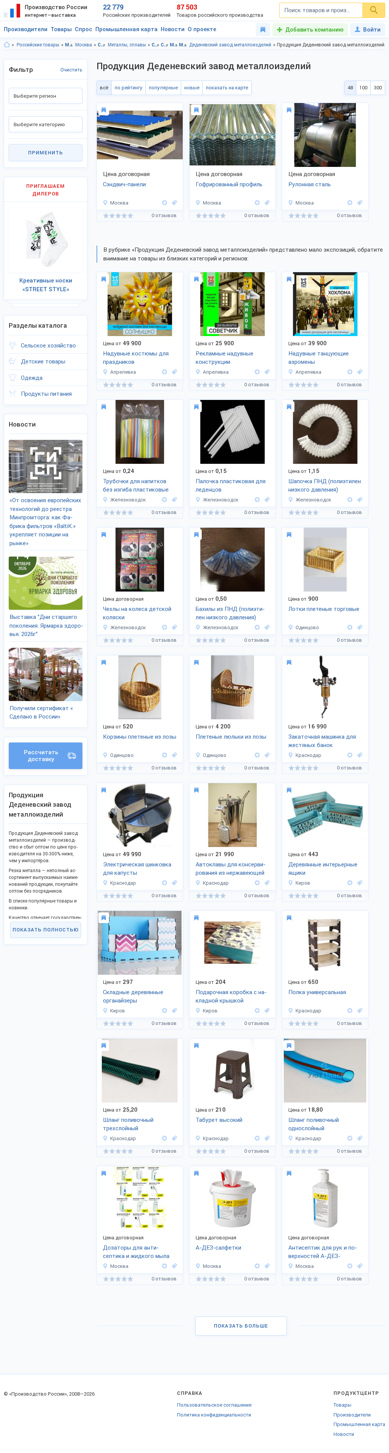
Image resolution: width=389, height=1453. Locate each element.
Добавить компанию (314, 29)
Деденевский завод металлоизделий (230, 45)
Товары (61, 29)
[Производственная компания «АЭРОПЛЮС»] (164, 372)
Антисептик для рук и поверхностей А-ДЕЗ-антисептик (322, 1252)
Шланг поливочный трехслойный (128, 1124)
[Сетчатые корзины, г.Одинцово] (358, 627)
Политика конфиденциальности (214, 1415)
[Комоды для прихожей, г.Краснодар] (358, 1011)
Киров (303, 883)
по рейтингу (128, 87)
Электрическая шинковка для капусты (137, 869)
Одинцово (307, 627)
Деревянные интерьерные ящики (322, 869)
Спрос (83, 29)
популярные (163, 87)
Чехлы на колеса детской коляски (137, 613)
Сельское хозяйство (48, 345)
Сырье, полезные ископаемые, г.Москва (165, 45)
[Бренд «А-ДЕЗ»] (164, 1266)
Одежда (32, 377)
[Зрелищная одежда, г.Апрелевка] (173, 372)
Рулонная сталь (309, 184)
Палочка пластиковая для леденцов (231, 485)
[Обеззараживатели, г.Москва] (173, 1266)
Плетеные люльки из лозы (231, 736)
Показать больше (241, 1326)
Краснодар (308, 755)
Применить (45, 152)
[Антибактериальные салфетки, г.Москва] (266, 1266)
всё (104, 87)
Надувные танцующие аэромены (318, 358)
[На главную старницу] (7, 45)
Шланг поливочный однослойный (313, 1124)
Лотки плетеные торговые (323, 609)
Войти (372, 29)
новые (191, 87)
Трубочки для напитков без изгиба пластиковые (136, 485)
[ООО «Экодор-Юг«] (350, 755)
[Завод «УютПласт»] (350, 1011)
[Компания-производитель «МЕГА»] (164, 500)
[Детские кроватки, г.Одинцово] (266, 755)
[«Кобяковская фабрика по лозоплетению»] (350, 627)
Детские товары (43, 361)
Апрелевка (123, 372)
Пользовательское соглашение (214, 1405)
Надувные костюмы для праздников (136, 358)
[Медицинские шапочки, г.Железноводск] (358, 500)
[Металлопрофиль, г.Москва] (266, 203)
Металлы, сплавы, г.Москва (183, 45)
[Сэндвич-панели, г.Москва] (173, 203)
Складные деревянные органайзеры (133, 996)
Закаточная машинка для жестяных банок (322, 741)
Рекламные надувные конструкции (224, 358)
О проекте (202, 29)
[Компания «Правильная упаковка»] (350, 883)
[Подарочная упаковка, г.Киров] (266, 1011)
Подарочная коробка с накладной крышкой (231, 996)
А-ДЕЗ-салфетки (218, 1247)
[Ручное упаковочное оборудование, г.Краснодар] (358, 755)
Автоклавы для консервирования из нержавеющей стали (231, 869)
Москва (83, 45)
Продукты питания (46, 393)
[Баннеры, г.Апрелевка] (266, 372)
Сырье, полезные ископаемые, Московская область (156, 45)
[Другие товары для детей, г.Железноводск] (173, 627)
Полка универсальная (317, 992)
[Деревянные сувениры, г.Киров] (173, 1011)
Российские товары (38, 45)
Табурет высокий (219, 1120)
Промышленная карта (126, 29)
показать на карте (227, 87)
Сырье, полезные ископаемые (102, 45)
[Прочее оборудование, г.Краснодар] (173, 883)
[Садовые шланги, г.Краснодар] (173, 1138)
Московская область (69, 45)
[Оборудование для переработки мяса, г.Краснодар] (266, 883)
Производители (25, 29)
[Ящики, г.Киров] (358, 883)
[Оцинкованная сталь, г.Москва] (358, 203)
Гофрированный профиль (229, 184)
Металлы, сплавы (127, 45)
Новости (173, 29)
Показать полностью (46, 930)
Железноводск (128, 500)
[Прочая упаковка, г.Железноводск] (266, 500)
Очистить (71, 70)
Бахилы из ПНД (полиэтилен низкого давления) (230, 613)
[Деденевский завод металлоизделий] (164, 203)
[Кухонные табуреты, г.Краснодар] (266, 1138)
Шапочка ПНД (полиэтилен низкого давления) (324, 485)
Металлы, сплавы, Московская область (174, 45)
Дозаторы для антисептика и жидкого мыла (136, 1252)
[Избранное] (263, 29)
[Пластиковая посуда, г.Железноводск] (173, 500)
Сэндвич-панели (124, 184)
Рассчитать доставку (41, 756)
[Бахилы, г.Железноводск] (266, 627)
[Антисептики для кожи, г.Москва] (358, 1266)
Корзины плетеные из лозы (139, 736)
